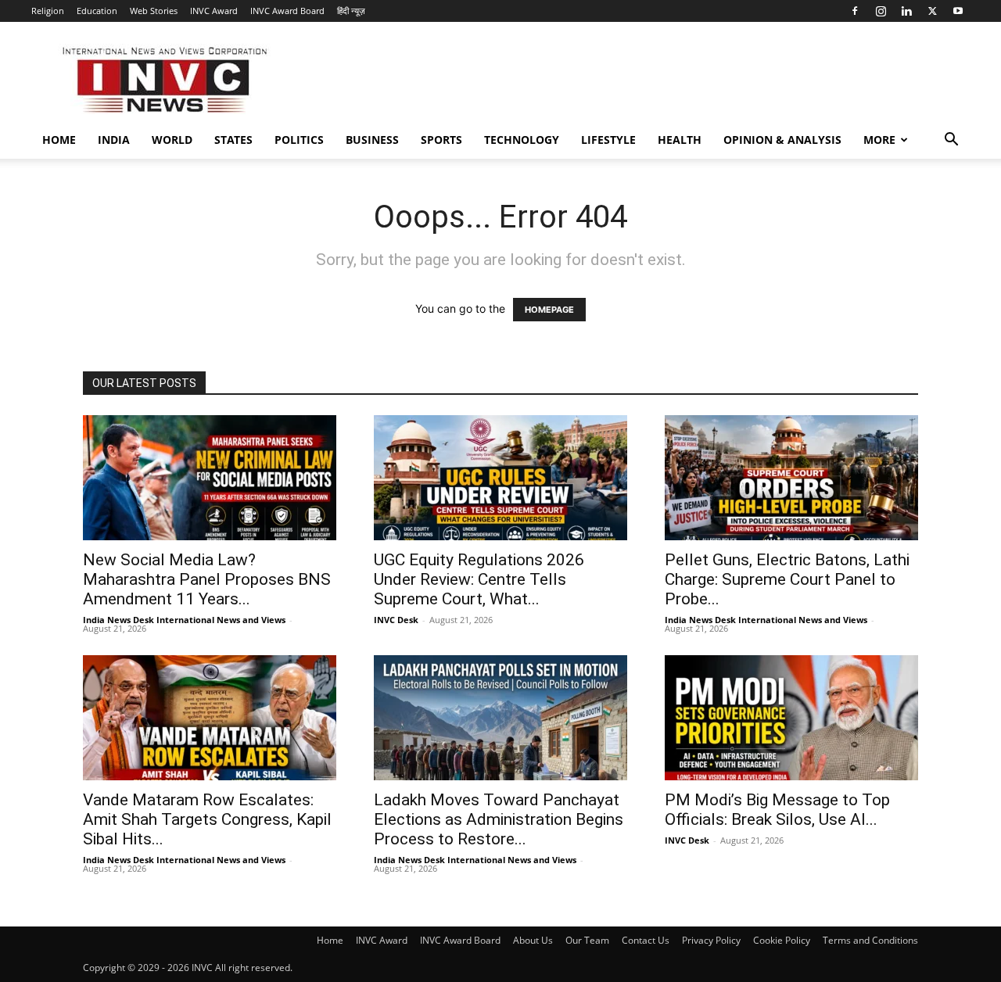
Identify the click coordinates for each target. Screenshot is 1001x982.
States (233, 139)
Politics (299, 139)
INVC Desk (396, 619)
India (114, 139)
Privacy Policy (711, 940)
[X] (932, 11)
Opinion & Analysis (782, 139)
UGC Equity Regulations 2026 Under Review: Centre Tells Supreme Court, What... (479, 579)
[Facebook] (854, 11)
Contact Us (645, 940)
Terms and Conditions (870, 940)
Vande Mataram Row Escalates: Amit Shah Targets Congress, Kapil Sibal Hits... (207, 819)
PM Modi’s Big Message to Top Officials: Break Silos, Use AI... (777, 809)
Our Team (587, 940)
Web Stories (154, 10)
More (879, 139)
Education (97, 10)
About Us (533, 940)
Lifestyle (608, 139)
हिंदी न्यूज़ (351, 10)
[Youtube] (958, 11)
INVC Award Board (287, 10)
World (172, 139)
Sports (441, 139)
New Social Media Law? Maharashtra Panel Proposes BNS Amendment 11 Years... (207, 579)
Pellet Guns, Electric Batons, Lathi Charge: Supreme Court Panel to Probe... (787, 579)
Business (372, 139)
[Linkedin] (906, 11)
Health (679, 139)
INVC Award (214, 10)
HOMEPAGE (549, 309)
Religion (47, 10)
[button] (951, 141)
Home (59, 139)
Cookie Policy (781, 940)
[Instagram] (880, 11)
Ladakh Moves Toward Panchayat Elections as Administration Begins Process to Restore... (498, 819)
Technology (521, 139)
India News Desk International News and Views (184, 619)
